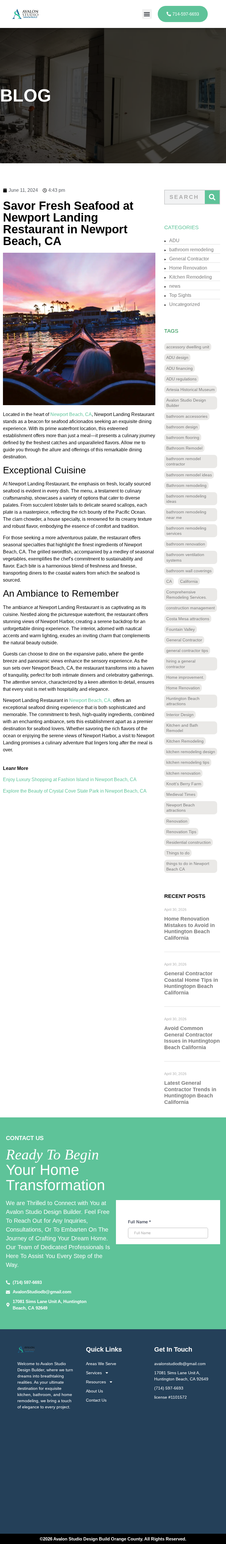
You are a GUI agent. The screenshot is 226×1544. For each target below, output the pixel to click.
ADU (174, 240)
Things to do (178, 853)
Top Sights (180, 295)
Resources (96, 1382)
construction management (190, 607)
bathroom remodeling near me (186, 515)
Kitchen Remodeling (190, 276)
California (189, 581)
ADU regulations (181, 379)
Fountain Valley (180, 629)
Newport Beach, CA (70, 414)
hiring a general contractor (180, 664)
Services (94, 1372)
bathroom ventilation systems (185, 557)
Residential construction (188, 842)
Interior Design (180, 714)
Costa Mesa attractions (187, 618)
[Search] (212, 197)
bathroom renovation (185, 544)
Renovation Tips (181, 831)
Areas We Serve (101, 1363)
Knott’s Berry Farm (183, 783)
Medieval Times (180, 794)
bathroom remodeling (191, 249)
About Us (94, 1391)
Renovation (176, 821)
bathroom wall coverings (189, 570)
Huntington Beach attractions (183, 701)
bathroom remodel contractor (183, 461)
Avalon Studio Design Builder (186, 403)
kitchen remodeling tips (187, 762)
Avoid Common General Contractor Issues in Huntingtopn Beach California (192, 1037)
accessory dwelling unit (187, 347)
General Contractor (189, 258)
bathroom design (182, 427)
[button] (147, 14)
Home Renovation (188, 267)
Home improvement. (185, 677)
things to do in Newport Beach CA (187, 866)
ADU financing (179, 368)
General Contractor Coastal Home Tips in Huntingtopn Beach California (191, 983)
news (174, 286)
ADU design (177, 357)
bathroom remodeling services (186, 531)
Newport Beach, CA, (90, 700)
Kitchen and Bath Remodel (182, 728)
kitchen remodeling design (190, 751)
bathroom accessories (186, 416)
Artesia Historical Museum (190, 389)
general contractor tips (187, 650)
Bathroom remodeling (186, 485)
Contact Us (96, 1400)
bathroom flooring (182, 437)
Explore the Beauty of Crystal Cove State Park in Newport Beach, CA (75, 790)
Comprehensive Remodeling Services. (186, 595)
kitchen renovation (183, 773)
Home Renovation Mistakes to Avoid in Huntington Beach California (189, 928)
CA (169, 581)
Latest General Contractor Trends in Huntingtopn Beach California (190, 1092)
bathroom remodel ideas (189, 474)
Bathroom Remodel (184, 448)
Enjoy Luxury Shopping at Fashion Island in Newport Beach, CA (70, 779)
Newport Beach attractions (180, 808)
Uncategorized (184, 304)
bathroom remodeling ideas (186, 499)
